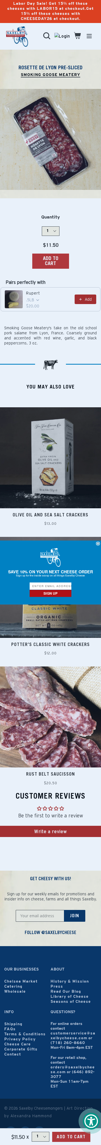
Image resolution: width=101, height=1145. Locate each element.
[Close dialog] (98, 543)
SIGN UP (50, 593)
